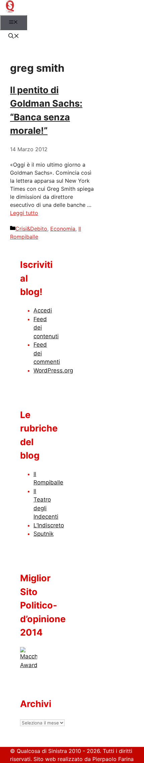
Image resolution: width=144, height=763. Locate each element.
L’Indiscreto (48, 525)
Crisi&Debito (31, 228)
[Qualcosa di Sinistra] (9, 11)
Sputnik (43, 533)
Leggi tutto (24, 213)
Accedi (42, 310)
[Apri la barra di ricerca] (13, 36)
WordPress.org (53, 370)
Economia (62, 228)
